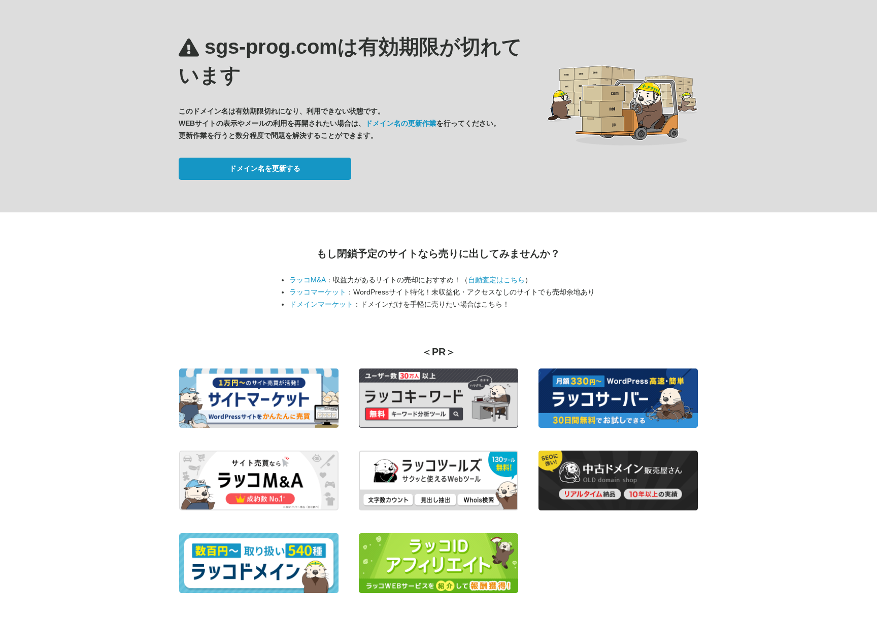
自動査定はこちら (496, 280)
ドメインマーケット (321, 304)
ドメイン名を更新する (264, 168)
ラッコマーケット (317, 292)
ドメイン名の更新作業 (400, 123)
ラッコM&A (307, 280)
